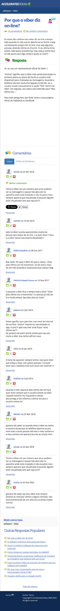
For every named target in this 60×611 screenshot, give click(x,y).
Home (25, 595)
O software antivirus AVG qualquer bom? (26, 541)
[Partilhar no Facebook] (23, 208)
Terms (31, 595)
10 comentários (15, 31)
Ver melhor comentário (37, 31)
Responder (10, 213)
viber (15, 10)
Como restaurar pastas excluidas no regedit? (28, 552)
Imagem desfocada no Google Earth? (24, 576)
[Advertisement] (28, 126)
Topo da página (30, 586)
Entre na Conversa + (25, 161)
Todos (9, 161)
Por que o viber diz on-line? (20, 538)
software (7, 10)
